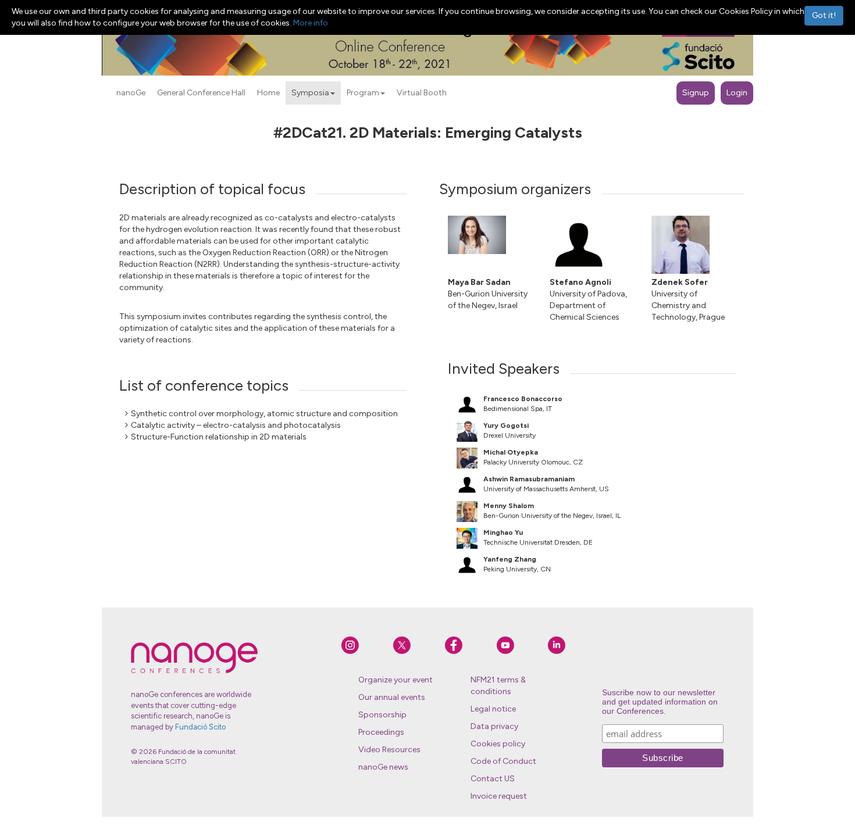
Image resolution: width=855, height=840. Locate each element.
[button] (332, 93)
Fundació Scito (200, 727)
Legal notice (493, 709)
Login (736, 93)
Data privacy (494, 726)
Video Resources (389, 750)
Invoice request (499, 796)
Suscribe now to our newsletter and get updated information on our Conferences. (660, 702)
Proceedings (381, 732)
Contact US (493, 779)
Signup (695, 93)
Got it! (824, 15)
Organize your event (395, 680)
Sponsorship (382, 715)
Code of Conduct (503, 761)
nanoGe (130, 93)
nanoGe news (383, 767)
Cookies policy (498, 744)
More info (310, 23)
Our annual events (391, 697)
